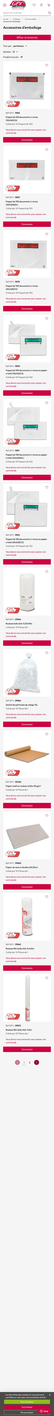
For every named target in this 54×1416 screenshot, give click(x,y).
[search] (27, 13)
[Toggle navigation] (4, 5)
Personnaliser (27, 1412)
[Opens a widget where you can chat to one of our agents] (44, 1411)
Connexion (27, 139)
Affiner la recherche (27, 37)
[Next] (36, 1062)
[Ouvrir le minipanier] (49, 5)
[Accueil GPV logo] (17, 5)
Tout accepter (27, 1401)
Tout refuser (27, 1407)
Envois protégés (30, 19)
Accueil (5, 19)
